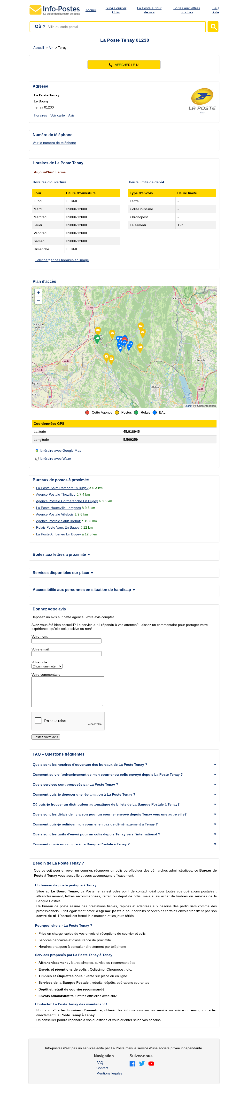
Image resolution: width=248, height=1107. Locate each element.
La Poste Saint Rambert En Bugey (62, 488)
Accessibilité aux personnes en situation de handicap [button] (84, 590)
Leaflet (188, 405)
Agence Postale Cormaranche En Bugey (67, 501)
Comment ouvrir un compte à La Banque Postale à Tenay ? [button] (81, 844)
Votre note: (39, 662)
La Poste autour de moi (149, 10)
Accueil (90, 10)
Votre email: (40, 649)
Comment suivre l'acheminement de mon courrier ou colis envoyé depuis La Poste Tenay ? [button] (108, 774)
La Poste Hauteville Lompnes (58, 508)
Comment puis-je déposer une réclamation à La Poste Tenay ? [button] (84, 794)
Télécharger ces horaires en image (62, 260)
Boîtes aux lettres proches (186, 10)
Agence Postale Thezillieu (56, 494)
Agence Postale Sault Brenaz (58, 521)
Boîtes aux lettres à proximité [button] (62, 554)
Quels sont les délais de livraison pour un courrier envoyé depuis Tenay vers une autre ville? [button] (110, 814)
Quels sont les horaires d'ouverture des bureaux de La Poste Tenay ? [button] (90, 764)
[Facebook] (132, 1064)
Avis (71, 115)
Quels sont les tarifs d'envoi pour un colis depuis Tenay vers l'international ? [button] (96, 834)
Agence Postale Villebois (55, 514)
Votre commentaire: (46, 674)
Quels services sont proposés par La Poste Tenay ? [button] (75, 784)
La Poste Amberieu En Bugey (58, 534)
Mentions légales (109, 1073)
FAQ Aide (215, 10)
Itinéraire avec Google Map (60, 450)
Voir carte (57, 115)
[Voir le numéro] (124, 64)
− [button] (38, 300)
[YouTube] (151, 1064)
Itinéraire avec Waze (55, 458)
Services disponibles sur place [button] (63, 573)
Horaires (40, 115)
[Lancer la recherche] (213, 26)
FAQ (99, 1063)
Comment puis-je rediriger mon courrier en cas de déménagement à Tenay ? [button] (95, 824)
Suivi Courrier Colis (116, 10)
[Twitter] (142, 1064)
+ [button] (38, 293)
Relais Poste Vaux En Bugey (57, 527)
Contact (102, 1068)
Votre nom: (39, 636)
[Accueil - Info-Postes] (55, 15)
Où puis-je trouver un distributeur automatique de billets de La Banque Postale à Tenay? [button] (106, 804)
